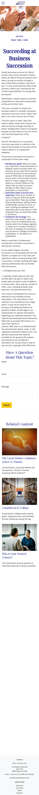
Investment (19, 788)
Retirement (19, 786)
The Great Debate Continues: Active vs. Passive (19, 459)
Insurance (19, 793)
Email (4, 374)
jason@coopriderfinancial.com (19, 778)
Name (4, 361)
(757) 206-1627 (22, 763)
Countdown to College (15, 508)
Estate (20, 790)
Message (5, 386)
